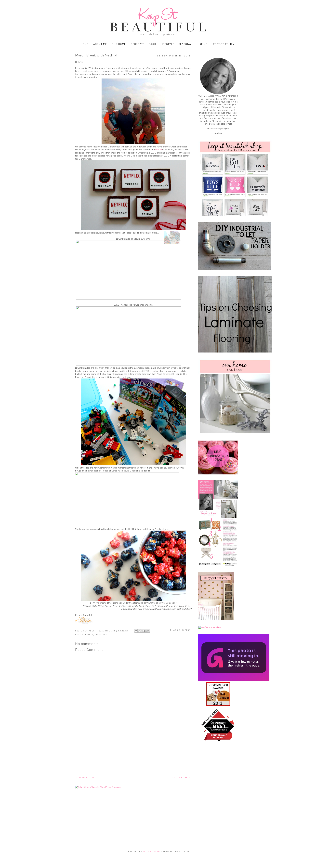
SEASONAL (186, 44)
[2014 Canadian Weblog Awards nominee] (233, 680)
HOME (85, 44)
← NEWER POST (85, 777)
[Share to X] (142, 631)
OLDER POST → (181, 777)
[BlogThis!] (139, 631)
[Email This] (136, 631)
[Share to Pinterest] (148, 631)
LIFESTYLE (167, 44)
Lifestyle (101, 635)
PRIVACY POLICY (224, 44)
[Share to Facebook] (145, 631)
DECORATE (138, 44)
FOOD (152, 44)
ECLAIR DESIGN (151, 851)
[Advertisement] (133, 749)
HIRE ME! (202, 44)
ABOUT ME (100, 44)
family (89, 635)
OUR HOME (119, 44)
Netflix (158, 149)
